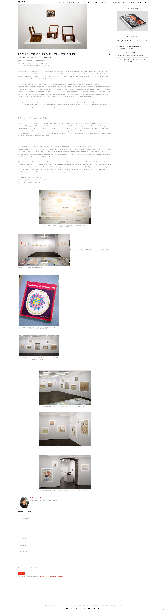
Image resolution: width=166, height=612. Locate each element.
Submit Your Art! (49, 605)
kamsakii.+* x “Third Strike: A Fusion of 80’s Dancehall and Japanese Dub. (129, 47)
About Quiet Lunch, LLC (61, 605)
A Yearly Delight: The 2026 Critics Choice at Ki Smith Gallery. (132, 42)
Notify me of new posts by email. (27, 568)
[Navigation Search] (146, 2)
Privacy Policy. (105, 605)
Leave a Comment (47, 57)
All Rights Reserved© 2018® (84, 605)
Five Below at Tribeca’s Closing (126, 52)
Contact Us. (72, 605)
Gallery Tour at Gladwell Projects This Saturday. (130, 55)
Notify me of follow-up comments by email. (30, 560)
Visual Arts (21, 57)
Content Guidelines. (115, 605)
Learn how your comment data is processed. (52, 576)
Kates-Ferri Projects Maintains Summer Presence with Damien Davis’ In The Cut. (132, 60)
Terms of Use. (96, 605)
